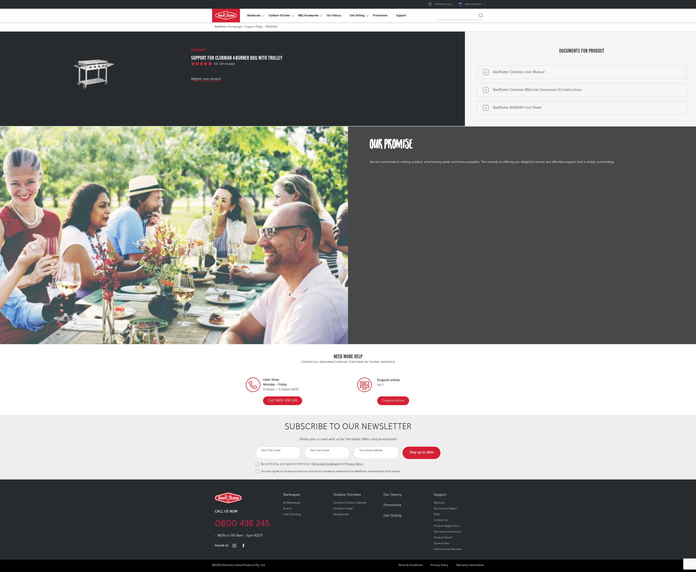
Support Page (253, 26)
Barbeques (291, 495)
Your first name (270, 450)
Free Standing (292, 514)
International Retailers (448, 549)
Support (440, 495)
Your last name (319, 450)
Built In (287, 508)
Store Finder (441, 543)
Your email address (371, 450)
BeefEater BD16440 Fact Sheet (517, 108)
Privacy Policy (354, 464)
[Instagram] (236, 546)
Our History (393, 495)
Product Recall (443, 537)
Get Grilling (392, 516)
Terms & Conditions (410, 565)
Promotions (392, 505)
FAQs (437, 514)
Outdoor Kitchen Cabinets (349, 502)
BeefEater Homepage (228, 26)
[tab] (381, 522)
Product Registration (447, 526)
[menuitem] (253, 16)
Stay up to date (421, 452)
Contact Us (441, 520)
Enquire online (393, 401)
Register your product (206, 79)
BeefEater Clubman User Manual (519, 72)
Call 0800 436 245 (282, 401)
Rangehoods (341, 514)
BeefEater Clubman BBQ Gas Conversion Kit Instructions (537, 90)
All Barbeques (291, 502)
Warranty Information (447, 531)
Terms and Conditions (325, 464)
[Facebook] (245, 546)
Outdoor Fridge (343, 508)
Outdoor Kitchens (347, 495)
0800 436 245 (242, 524)
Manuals (439, 502)
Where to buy (443, 4)
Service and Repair (445, 508)
